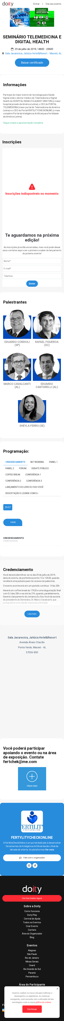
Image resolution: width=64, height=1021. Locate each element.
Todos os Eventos (32, 922)
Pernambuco (32, 976)
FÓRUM (22, 468)
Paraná (32, 973)
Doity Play (32, 915)
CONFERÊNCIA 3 (34, 481)
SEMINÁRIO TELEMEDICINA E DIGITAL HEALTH (32, 39)
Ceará (32, 965)
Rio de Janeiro (32, 958)
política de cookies (44, 1002)
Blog (32, 937)
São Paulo (32, 954)
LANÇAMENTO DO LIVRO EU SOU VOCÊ (24, 487)
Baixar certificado (32, 62)
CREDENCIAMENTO (15, 462)
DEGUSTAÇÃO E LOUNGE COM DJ (21, 493)
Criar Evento (32, 926)
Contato (32, 930)
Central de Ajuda (32, 918)
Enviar (32, 283)
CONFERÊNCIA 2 (13, 481)
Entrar (36, 4)
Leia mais (32, 614)
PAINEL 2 (9, 468)
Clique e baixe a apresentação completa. (23, 123)
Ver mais (49, 849)
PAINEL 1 (53, 462)
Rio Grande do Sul (32, 969)
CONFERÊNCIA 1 (33, 474)
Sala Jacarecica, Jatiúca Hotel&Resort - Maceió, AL (33, 53)
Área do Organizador (32, 933)
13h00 (13, 522)
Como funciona (32, 911)
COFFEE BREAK (12, 474)
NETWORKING (37, 462)
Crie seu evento (53, 4)
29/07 (8, 507)
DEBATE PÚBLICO (40, 468)
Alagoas (32, 950)
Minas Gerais (32, 961)
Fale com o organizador (34, 857)
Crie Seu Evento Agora (32, 898)
